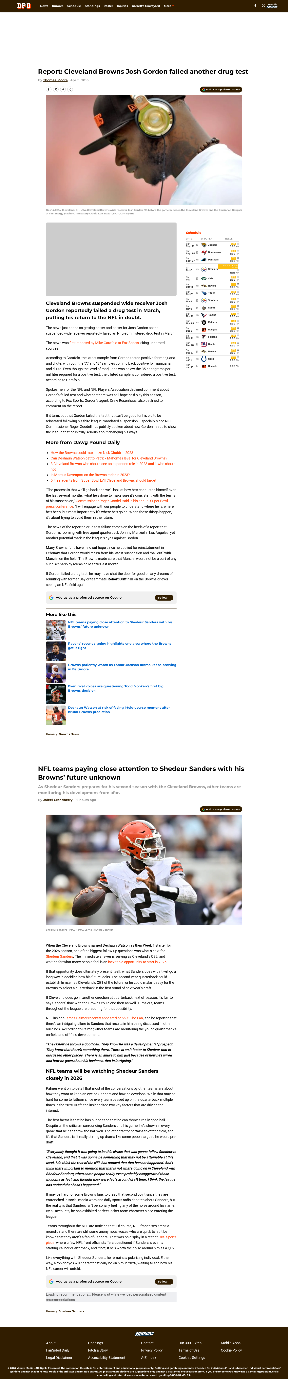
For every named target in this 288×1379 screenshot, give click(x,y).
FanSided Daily (57, 1350)
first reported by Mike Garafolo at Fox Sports (104, 343)
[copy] (70, 89)
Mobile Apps (230, 1343)
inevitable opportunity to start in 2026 (137, 962)
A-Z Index (148, 1357)
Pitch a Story (98, 1350)
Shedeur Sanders (59, 956)
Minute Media (24, 1368)
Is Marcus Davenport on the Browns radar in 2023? (90, 475)
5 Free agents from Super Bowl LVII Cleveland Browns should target (103, 480)
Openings (95, 1343)
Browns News (69, 734)
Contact (147, 1343)
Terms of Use (189, 1350)
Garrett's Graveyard (146, 6)
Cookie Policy (231, 1350)
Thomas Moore (55, 80)
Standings (92, 6)
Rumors (57, 6)
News (44, 6)
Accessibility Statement (106, 1357)
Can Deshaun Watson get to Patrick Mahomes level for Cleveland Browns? (109, 458)
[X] (263, 5)
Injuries (122, 6)
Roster (108, 6)
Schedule (74, 6)
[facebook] (255, 5)
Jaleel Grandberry (58, 800)
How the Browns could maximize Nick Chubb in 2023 (92, 453)
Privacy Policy (152, 1350)
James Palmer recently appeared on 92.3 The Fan (104, 1018)
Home (50, 734)
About (51, 1343)
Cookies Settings (192, 1357)
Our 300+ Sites (190, 1343)
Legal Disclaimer (59, 1357)
